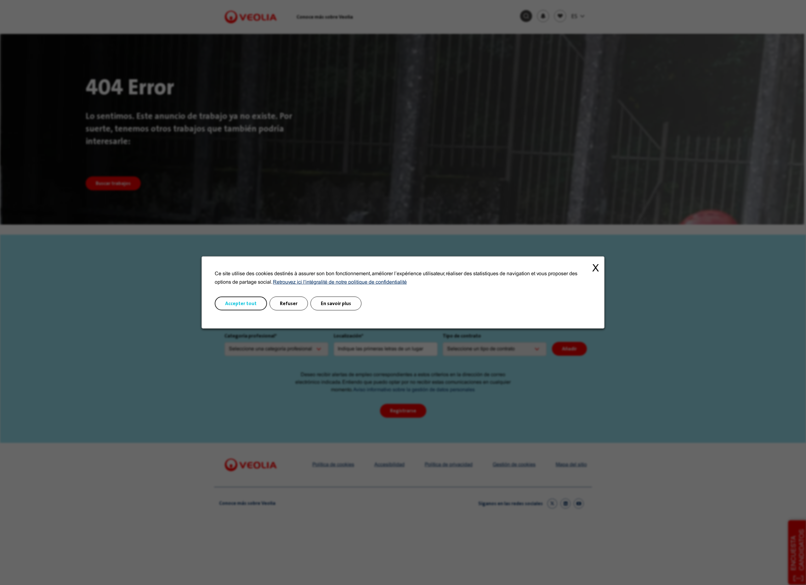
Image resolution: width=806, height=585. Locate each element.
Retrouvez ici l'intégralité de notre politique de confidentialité (340, 282)
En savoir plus (336, 303)
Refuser (289, 303)
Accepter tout (241, 303)
